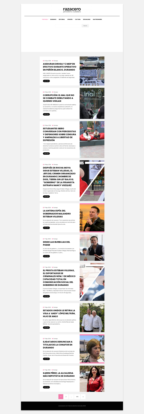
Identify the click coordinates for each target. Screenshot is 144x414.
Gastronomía (97, 19)
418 (78, 396)
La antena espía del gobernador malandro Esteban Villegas (57, 213)
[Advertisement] (72, 38)
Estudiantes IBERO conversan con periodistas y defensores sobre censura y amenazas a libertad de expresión (59, 134)
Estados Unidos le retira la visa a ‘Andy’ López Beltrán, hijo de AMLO (59, 313)
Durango (53, 19)
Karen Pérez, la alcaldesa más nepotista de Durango (59, 374)
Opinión (69, 19)
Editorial (62, 19)
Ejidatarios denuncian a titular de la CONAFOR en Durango (57, 344)
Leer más (46, 80)
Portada (45, 19)
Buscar (85, 25)
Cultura (77, 19)
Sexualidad (86, 19)
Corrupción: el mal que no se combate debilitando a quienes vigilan (58, 98)
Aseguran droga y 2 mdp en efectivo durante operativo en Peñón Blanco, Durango (59, 66)
